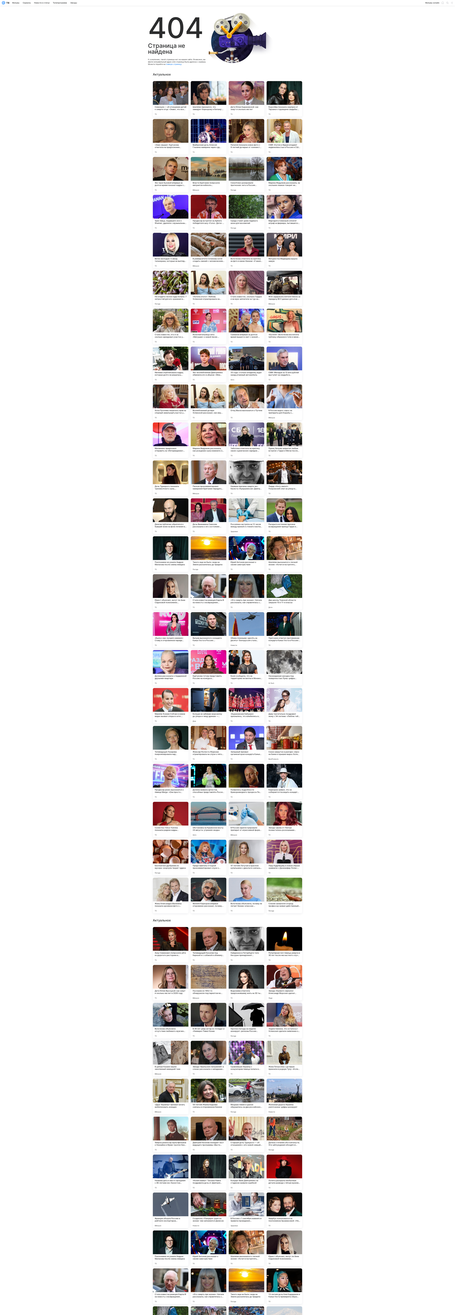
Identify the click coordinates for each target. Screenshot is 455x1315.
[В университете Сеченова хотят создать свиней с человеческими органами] (208, 250)
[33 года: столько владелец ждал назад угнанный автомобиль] (246, 364)
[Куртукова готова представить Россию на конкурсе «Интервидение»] (208, 668)
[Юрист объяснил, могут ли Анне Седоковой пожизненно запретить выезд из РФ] (170, 592)
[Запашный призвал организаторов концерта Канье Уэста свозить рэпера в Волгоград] (246, 744)
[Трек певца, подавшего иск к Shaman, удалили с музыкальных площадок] (170, 212)
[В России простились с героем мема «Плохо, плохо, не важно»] (246, 1047)
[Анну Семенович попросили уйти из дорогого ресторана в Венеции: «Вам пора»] (170, 1172)
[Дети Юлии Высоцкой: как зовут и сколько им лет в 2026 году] (170, 1210)
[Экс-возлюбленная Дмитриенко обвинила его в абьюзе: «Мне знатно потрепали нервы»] (208, 364)
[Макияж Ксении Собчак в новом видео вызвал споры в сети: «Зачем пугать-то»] (170, 706)
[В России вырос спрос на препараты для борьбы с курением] (284, 402)
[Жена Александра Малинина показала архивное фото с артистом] (170, 895)
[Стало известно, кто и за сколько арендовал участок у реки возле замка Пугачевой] (170, 326)
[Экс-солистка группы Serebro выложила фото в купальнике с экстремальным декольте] (208, 971)
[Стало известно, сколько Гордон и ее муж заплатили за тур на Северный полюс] (246, 288)
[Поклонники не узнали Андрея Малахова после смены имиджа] (170, 554)
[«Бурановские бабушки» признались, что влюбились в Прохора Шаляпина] (246, 706)
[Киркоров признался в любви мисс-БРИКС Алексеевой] (208, 1009)
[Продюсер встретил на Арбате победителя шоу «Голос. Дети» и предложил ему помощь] (208, 212)
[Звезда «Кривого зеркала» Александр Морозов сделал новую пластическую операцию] (284, 1210)
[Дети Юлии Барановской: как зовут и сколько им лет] (246, 99)
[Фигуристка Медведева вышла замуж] (284, 250)
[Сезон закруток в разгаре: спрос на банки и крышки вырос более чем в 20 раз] (284, 744)
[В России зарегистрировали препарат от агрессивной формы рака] (246, 819)
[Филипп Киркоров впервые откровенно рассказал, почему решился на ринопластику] (208, 895)
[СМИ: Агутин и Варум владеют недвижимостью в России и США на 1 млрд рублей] (284, 137)
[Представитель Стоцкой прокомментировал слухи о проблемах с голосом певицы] (208, 857)
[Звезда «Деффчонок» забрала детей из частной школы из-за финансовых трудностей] (246, 1085)
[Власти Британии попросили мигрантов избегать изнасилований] (208, 175)
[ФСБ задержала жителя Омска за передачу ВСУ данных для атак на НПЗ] (284, 288)
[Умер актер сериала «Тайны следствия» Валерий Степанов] (246, 1123)
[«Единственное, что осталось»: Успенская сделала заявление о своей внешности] (284, 1248)
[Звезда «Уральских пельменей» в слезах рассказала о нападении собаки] (208, 1286)
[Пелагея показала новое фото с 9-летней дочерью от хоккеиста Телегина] (246, 137)
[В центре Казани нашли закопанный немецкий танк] (170, 1286)
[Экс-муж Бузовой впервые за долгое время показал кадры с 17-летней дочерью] (170, 175)
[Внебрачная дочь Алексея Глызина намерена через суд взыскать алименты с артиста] (208, 137)
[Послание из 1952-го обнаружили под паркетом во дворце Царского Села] (208, 1210)
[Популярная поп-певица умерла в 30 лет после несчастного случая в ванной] (284, 1172)
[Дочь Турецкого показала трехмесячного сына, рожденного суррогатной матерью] (170, 478)
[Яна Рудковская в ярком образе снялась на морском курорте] (284, 1047)
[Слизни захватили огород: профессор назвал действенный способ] (284, 895)
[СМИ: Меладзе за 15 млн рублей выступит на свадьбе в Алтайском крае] (284, 364)
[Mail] (3, 3)
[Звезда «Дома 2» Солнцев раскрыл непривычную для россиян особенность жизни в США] (284, 1123)
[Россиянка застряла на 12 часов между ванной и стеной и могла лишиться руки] (246, 516)
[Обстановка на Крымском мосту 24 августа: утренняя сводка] (208, 819)
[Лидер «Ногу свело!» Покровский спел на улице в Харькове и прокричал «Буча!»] (284, 478)
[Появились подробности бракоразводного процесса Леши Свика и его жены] (246, 781)
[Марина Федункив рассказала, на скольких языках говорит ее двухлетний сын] (284, 175)
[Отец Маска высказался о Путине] (246, 402)
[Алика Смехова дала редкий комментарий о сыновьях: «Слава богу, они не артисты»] (208, 1123)
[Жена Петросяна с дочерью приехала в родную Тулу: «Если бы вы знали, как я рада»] (284, 1286)
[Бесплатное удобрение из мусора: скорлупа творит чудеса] (170, 857)
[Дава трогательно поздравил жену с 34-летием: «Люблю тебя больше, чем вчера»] (284, 706)
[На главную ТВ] (7, 3)
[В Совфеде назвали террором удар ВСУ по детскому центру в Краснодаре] (170, 1123)
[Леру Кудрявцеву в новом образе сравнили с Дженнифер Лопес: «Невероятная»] (284, 857)
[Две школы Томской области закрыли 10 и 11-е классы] (284, 592)
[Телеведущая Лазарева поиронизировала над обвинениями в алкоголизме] (170, 744)
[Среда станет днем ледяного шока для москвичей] (246, 212)
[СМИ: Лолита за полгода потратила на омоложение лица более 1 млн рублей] (170, 1047)
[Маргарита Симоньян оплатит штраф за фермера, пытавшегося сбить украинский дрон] (284, 212)
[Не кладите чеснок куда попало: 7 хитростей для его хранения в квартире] (170, 288)
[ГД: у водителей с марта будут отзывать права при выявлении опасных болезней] (208, 1085)
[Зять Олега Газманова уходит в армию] (170, 1009)
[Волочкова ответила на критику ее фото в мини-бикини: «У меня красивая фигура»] (246, 250)
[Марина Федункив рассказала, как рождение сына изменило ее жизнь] (208, 440)
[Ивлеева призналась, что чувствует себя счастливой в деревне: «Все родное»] (284, 1085)
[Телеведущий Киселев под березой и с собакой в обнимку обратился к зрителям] (208, 1172)
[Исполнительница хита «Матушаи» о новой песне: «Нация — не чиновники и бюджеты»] (208, 326)
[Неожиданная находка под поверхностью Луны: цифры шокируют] (284, 668)
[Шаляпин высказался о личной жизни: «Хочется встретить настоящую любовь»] (284, 554)
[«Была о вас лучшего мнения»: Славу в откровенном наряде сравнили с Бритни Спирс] (170, 630)
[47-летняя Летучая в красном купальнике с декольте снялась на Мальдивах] (246, 857)
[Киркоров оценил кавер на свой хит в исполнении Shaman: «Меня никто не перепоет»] (246, 971)
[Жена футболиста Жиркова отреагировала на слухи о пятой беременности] (208, 744)
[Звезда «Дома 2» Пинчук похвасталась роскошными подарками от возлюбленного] (284, 819)
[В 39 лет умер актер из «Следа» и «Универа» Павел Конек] (208, 1248)
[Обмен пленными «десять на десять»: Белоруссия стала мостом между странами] (246, 630)
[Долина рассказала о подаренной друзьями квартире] (170, 668)
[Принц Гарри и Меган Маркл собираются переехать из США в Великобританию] (284, 971)
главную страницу (173, 64)
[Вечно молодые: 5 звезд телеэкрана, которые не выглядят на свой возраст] (170, 250)
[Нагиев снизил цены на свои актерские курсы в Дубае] (246, 933)
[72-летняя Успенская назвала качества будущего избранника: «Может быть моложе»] (246, 1009)
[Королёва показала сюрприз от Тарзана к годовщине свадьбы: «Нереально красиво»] (284, 99)
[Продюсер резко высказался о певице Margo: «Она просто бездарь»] (170, 781)
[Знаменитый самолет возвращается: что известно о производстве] (170, 933)
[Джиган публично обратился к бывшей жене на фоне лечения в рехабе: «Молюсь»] (170, 516)
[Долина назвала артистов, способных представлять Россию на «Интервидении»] (208, 781)
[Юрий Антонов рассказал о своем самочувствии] (246, 554)
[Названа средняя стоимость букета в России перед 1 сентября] (170, 971)
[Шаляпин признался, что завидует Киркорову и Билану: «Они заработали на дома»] (208, 99)
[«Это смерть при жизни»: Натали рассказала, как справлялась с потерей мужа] (246, 592)
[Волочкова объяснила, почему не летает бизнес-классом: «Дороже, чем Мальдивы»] (246, 895)
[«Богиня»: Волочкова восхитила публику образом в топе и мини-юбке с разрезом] (284, 326)
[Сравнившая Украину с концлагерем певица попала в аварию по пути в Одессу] (246, 1286)
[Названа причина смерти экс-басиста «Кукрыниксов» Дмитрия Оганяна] (246, 478)
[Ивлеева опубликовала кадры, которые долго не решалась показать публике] (170, 364)
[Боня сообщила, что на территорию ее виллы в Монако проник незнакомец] (246, 668)
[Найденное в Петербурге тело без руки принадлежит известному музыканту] (246, 1172)
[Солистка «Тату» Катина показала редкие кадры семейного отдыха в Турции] (170, 819)
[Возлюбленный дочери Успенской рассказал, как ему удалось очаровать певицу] (208, 402)
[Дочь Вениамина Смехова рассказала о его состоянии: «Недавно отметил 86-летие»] (208, 516)
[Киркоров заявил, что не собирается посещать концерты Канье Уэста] (284, 781)
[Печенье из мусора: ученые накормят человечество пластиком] (284, 1009)
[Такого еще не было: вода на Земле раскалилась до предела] (208, 554)
